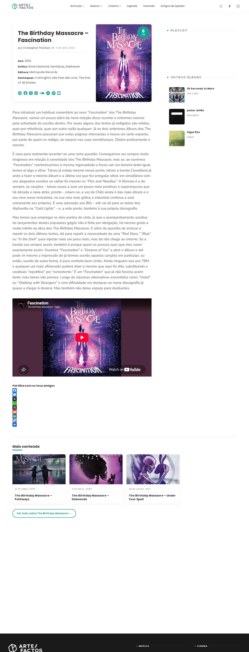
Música (94, 6)
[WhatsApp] (82, 403)
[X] (82, 399)
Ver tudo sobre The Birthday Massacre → (44, 513)
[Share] (82, 424)
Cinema (113, 6)
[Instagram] (238, 6)
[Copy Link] (82, 420)
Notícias (76, 6)
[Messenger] (82, 394)
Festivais (148, 6)
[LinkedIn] (82, 416)
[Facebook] (229, 6)
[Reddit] (82, 412)
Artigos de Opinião (173, 6)
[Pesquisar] (221, 6)
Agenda (132, 6)
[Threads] (82, 407)
